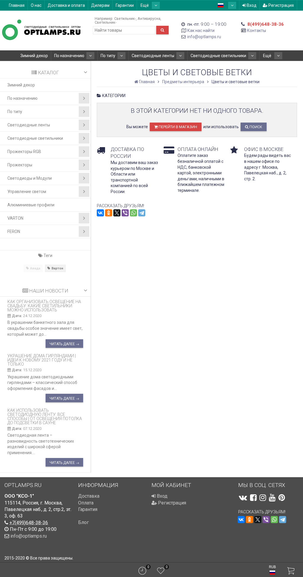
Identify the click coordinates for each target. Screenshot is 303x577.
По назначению (69, 55)
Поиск (255, 127)
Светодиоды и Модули (29, 178)
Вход (251, 5)
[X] (116, 212)
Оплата (86, 503)
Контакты (256, 30)
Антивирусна (149, 18)
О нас (36, 5)
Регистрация (280, 5)
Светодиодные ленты (153, 55)
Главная (17, 5)
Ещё (145, 5)
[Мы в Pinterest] (281, 498)
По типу (108, 55)
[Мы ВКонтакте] (243, 498)
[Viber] (125, 212)
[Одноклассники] (108, 212)
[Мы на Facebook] (253, 498)
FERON (13, 231)
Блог (83, 522)
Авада (35, 268)
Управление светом (26, 191)
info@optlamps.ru (204, 36)
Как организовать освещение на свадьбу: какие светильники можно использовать (44, 305)
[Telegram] (141, 212)
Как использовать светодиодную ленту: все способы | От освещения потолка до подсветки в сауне (44, 416)
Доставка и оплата (66, 5)
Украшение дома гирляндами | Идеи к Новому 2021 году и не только (41, 360)
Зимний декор (34, 55)
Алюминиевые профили (30, 204)
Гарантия (87, 509)
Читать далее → (64, 344)
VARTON (15, 218)
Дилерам (100, 5)
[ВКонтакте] (100, 212)
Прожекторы (19, 165)
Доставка (88, 496)
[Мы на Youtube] (272, 498)
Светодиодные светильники (218, 55)
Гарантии (125, 5)
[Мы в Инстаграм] (263, 498)
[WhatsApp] (133, 212)
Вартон (57, 268)
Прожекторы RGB (24, 151)
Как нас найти (201, 30)
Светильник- (125, 18)
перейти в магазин (177, 127)
